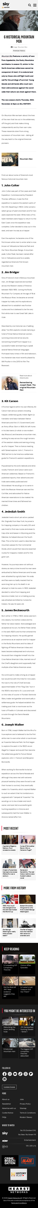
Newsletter (6, 1104)
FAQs (4, 1117)
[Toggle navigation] (34, 5)
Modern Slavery (26, 1117)
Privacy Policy (25, 1104)
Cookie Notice (7, 1113)
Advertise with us (9, 1108)
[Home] (6, 5)
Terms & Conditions (28, 1113)
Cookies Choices (9, 1087)
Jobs (22, 1099)
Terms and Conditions (19, 1203)
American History (19, 51)
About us (5, 1099)
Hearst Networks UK (15, 1198)
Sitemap (23, 1108)
